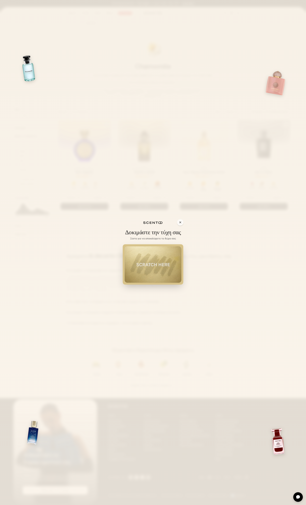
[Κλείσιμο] (180, 222)
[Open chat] (298, 497)
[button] (153, 264)
